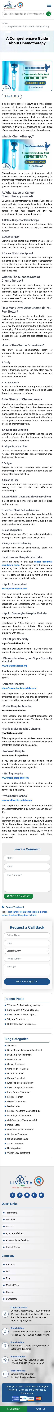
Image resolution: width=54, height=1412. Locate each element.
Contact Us (11, 1299)
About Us (10, 1264)
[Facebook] (12, 1195)
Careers (9, 1292)
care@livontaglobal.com (22, 1374)
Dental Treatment (15, 1073)
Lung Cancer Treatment (18, 1092)
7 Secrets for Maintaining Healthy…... (25, 1005)
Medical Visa (13, 1106)
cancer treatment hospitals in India (19, 915)
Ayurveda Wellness (15, 1233)
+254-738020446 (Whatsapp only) (27, 1363)
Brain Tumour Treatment (19, 1055)
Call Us (41, 1409)
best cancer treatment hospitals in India (27, 912)
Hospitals (10, 1219)
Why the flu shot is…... (18, 1019)
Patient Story (13, 1125)
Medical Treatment (16, 1101)
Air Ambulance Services (17, 1240)
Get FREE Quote (27, 981)
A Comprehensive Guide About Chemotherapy (27, 26)
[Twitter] (20, 1195)
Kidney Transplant (16, 1078)
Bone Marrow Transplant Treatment (24, 1050)
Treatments (11, 1212)
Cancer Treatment (15, 907)
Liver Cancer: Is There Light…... (22, 1014)
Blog (8, 1278)
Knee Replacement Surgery (20, 1083)
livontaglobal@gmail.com (23, 1377)
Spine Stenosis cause (17, 1139)
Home (4, 23)
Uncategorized (14, 1148)
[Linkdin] (34, 1195)
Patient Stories (13, 1247)
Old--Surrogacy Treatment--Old (22, 1120)
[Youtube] (27, 1195)
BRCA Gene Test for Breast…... (21, 1024)
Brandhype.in (27, 1393)
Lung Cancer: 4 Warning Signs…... (23, 1010)
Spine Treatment (15, 1143)
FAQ (8, 1271)
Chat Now (14, 1409)
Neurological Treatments (19, 1115)
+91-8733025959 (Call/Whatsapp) (27, 1360)
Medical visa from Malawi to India (24, 1111)
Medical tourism (15, 1097)
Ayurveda (11, 1045)
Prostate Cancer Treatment (20, 1129)
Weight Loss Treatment (18, 1153)
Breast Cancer (14, 1059)
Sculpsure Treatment (17, 1134)
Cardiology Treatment (17, 1069)
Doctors (10, 1226)
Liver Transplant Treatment (20, 1087)
